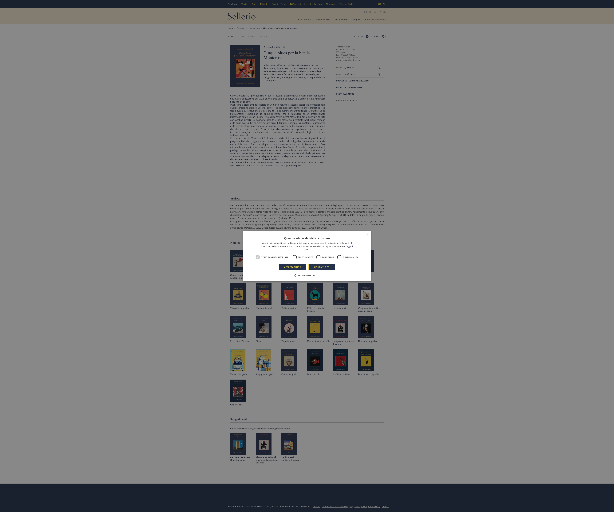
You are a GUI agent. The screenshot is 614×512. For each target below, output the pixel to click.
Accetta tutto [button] (292, 267)
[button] (307, 275)
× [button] (367, 234)
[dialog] (307, 256)
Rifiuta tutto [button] (321, 267)
